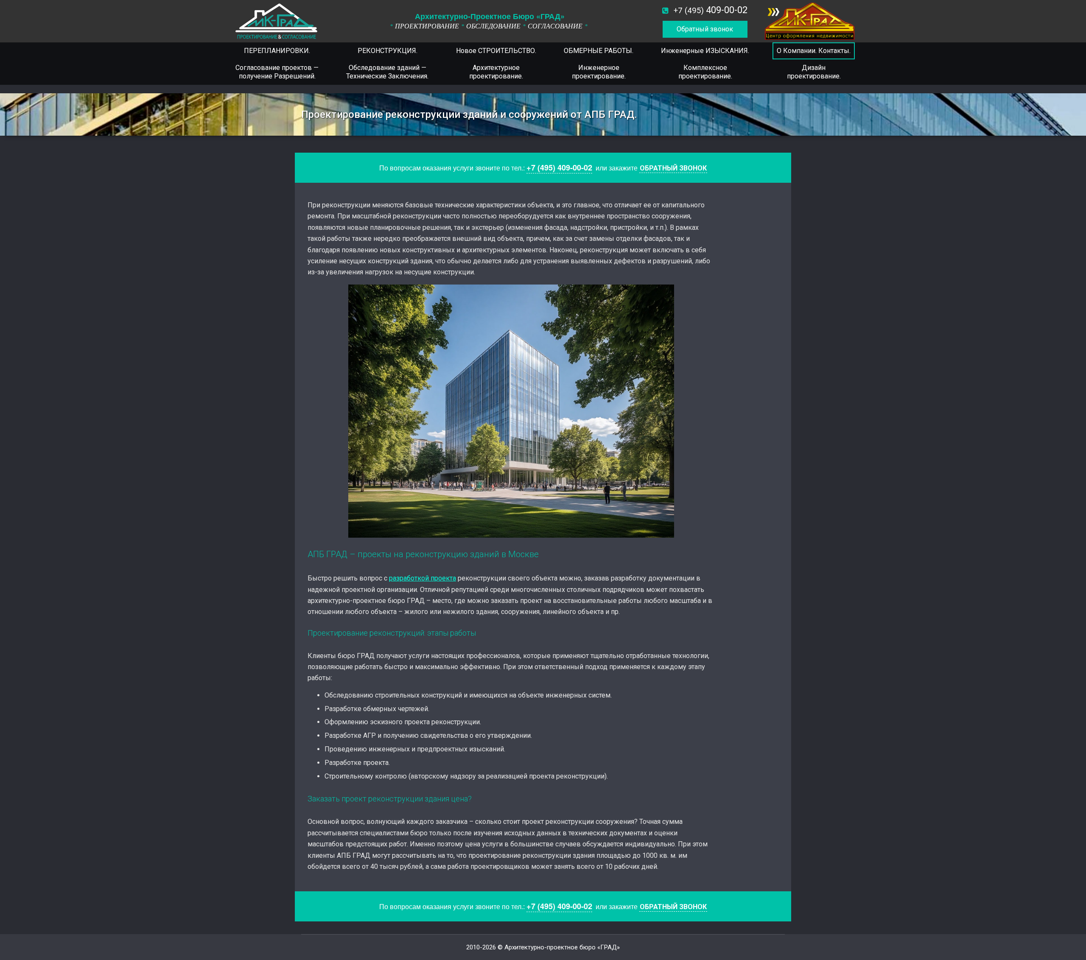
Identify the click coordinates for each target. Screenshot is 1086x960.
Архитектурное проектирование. (496, 72)
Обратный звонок (705, 29)
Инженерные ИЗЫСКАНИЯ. (705, 51)
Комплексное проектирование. (705, 72)
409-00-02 (710, 10)
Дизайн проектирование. (814, 72)
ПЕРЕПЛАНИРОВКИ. (277, 51)
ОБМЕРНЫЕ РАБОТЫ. (598, 51)
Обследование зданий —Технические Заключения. (387, 72)
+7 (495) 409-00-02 (559, 167)
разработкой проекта (422, 578)
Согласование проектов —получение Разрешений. (277, 72)
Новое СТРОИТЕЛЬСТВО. (496, 51)
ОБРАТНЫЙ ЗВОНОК (673, 168)
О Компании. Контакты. (814, 51)
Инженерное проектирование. (599, 72)
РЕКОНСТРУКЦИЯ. (387, 51)
